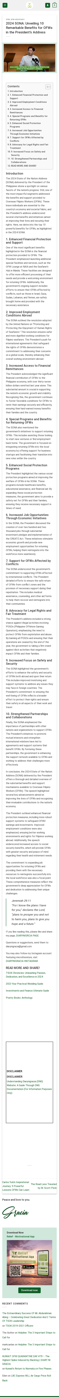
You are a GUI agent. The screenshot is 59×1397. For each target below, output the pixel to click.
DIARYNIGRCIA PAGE (27, 935)
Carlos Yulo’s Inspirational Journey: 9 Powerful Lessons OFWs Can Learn (15, 1186)
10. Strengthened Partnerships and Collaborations (29, 161)
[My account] (47, 5)
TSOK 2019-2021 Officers (19, 1325)
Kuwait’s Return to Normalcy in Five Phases (28, 1368)
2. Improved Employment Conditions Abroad (28, 104)
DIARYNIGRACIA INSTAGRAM (22, 961)
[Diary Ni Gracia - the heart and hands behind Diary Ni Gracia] (29, 5)
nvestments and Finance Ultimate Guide (28, 990)
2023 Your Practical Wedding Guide (24, 983)
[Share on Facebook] (21, 1170)
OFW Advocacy (18, 19)
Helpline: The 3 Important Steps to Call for (28, 1347)
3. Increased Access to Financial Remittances (26, 111)
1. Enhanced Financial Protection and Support (29, 97)
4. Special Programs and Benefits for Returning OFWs (29, 118)
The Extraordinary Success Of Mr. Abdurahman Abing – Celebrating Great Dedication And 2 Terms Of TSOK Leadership (29, 1317)
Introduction (16, 91)
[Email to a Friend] (32, 1170)
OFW (8, 19)
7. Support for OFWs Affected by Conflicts (26, 139)
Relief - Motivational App (20, 1236)
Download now (29, 1290)
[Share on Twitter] (26, 1170)
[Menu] (5, 5)
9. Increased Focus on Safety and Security (28, 153)
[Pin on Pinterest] (37, 1170)
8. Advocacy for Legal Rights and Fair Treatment (29, 146)
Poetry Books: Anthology (19, 997)
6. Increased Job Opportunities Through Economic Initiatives (26, 132)
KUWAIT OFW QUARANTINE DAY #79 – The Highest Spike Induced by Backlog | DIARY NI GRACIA (26, 1360)
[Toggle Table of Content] (46, 86)
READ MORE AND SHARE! (23, 166)
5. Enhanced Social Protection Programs (25, 125)
